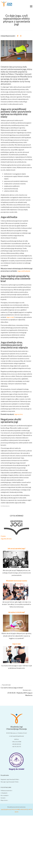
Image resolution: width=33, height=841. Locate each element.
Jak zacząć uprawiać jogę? (16, 548)
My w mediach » (5, 795)
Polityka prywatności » (6, 790)
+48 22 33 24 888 (16, 741)
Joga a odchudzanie (23, 271)
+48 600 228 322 (16, 744)
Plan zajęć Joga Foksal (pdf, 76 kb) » (10, 782)
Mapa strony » (4, 800)
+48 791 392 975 (16, 746)
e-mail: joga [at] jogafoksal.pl (16, 736)
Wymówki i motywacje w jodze (16, 581)
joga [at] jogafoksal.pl (6, 809)
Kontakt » (3, 798)
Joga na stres (18, 414)
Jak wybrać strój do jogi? (16, 612)
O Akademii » (4, 793)
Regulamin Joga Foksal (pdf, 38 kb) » (10, 779)
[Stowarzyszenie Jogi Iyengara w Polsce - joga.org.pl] (16, 769)
